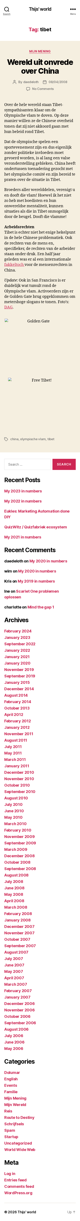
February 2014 (17, 701)
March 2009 (15, 849)
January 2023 (17, 637)
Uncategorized (18, 1143)
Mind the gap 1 (41, 607)
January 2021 (17, 656)
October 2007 (17, 939)
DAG (8, 307)
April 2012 (13, 714)
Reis (8, 1111)
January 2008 (17, 920)
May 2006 (13, 1048)
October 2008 (17, 862)
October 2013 (17, 708)
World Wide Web (19, 1149)
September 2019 (19, 676)
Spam (9, 1130)
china (14, 439)
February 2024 (18, 631)
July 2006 (13, 1035)
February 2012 (17, 721)
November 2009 (19, 836)
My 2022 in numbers (23, 501)
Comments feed (19, 1186)
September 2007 (20, 946)
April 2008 (14, 901)
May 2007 (13, 971)
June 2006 (14, 1042)
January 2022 (17, 650)
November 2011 (18, 734)
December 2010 (19, 772)
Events (10, 1085)
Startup (11, 1137)
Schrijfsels (14, 1124)
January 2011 (16, 766)
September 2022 (19, 644)
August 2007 (16, 952)
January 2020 (17, 663)
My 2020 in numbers (48, 561)
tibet (50, 439)
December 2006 (19, 1003)
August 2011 (15, 740)
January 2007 (17, 997)
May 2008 (13, 894)
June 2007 (14, 965)
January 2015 (17, 682)
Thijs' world (40, 9)
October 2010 (17, 785)
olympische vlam (33, 439)
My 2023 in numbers (23, 491)
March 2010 (15, 823)
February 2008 (18, 913)
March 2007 (15, 984)
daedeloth (31, 82)
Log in (9, 1173)
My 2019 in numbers (36, 581)
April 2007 (14, 978)
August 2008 (16, 875)
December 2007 (19, 926)
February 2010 (17, 830)
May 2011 (13, 753)
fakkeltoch (14, 264)
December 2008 (19, 856)
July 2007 (13, 958)
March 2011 (15, 759)
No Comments (43, 89)
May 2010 (13, 817)
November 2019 (19, 669)
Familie (10, 1092)
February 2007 (18, 990)
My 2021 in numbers (22, 537)
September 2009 (20, 843)
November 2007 (19, 933)
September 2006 (20, 1023)
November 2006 (19, 1010)
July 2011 (13, 746)
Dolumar (12, 1072)
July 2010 (13, 804)
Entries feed (15, 1180)
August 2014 (16, 695)
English (11, 1079)
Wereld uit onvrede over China (40, 66)
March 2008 (15, 907)
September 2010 (19, 791)
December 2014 (19, 689)
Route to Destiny (19, 1117)
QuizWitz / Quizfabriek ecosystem (35, 527)
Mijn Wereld (15, 1104)
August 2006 (16, 1029)
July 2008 (13, 881)
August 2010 (16, 798)
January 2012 (17, 727)
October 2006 (17, 1016)
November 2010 (19, 779)
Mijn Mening (40, 51)
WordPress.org (18, 1193)
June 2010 (14, 811)
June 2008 (14, 888)
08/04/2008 (58, 82)
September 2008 (20, 868)
